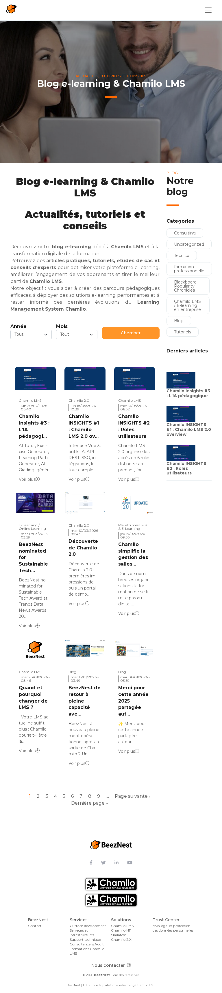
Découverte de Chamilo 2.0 (83, 547)
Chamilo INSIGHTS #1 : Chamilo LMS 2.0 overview (188, 429)
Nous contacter (108, 965)
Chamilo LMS (122, 925)
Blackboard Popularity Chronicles (185, 286)
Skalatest (118, 935)
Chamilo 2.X (121, 939)
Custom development (88, 925)
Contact (35, 925)
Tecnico (181, 255)
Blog (179, 320)
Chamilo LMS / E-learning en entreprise (187, 305)
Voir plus (27, 479)
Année (18, 326)
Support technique (85, 939)
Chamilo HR (121, 930)
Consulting (185, 233)
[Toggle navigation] (208, 10)
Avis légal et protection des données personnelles (173, 927)
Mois (62, 326)
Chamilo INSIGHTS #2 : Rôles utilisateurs (186, 468)
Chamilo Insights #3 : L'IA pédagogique (188, 393)
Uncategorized (189, 244)
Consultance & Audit (87, 944)
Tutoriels (182, 332)
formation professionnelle (189, 268)
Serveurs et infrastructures (82, 932)
